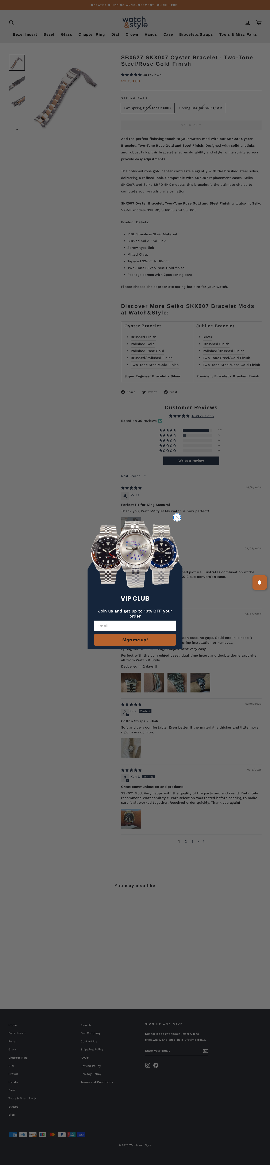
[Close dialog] (177, 517)
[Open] (259, 582)
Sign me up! (135, 640)
